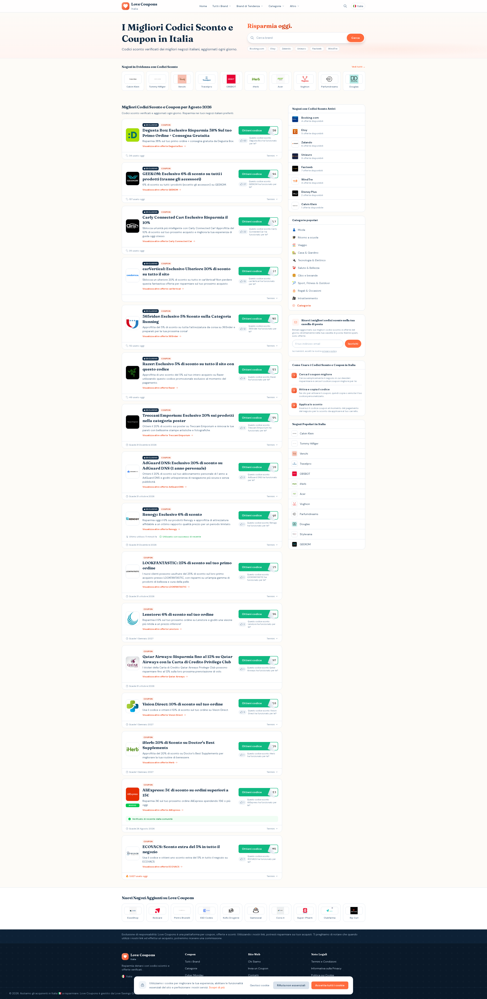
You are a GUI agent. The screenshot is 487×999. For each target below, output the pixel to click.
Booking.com (257, 48)
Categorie (275, 6)
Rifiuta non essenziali (291, 985)
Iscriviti (353, 343)
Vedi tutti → (358, 66)
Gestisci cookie (259, 985)
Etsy (273, 48)
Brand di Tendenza (248, 6)
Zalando (286, 48)
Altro (293, 6)
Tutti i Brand (220, 6)
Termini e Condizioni (323, 961)
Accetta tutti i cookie (330, 985)
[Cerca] (345, 6)
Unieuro (301, 48)
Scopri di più (217, 987)
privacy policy (329, 351)
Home (203, 6)
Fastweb (317, 48)
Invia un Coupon (258, 968)
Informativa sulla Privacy (326, 968)
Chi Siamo (254, 961)
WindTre (332, 48)
